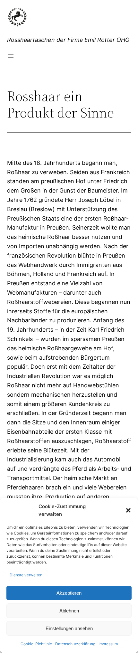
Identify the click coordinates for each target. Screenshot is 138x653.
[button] (128, 510)
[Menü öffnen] (11, 56)
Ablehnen (69, 610)
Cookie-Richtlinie (36, 643)
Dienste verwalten (26, 575)
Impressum (108, 643)
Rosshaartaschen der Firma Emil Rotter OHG (68, 39)
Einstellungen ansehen (69, 628)
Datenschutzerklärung (75, 643)
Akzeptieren (69, 593)
